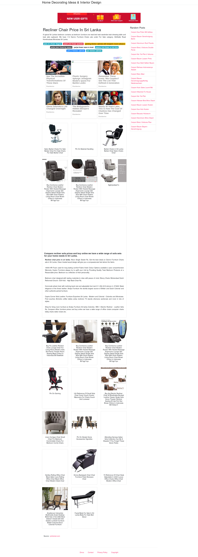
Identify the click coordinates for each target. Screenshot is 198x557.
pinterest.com (55, 536)
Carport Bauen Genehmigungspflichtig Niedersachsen (139, 80)
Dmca (82, 552)
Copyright (114, 552)
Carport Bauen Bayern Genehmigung (139, 127)
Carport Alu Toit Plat (138, 96)
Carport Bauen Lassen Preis (141, 58)
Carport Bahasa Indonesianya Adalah (142, 68)
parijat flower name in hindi (84, 47)
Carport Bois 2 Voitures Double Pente (142, 48)
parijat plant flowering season (61, 47)
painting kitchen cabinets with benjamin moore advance (105, 44)
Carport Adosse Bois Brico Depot (143, 100)
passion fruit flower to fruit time (107, 47)
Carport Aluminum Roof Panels (142, 43)
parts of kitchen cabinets (76, 51)
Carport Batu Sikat (137, 74)
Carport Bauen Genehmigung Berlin (142, 37)
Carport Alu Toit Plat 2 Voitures (142, 54)
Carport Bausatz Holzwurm (141, 113)
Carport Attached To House (141, 92)
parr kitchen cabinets (94, 51)
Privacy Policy (102, 552)
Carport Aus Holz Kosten (140, 109)
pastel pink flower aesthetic (73, 44)
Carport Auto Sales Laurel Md (142, 87)
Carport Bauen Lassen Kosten (142, 105)
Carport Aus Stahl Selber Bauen (142, 63)
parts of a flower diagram (53, 44)
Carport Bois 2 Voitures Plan (141, 122)
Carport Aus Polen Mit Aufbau (142, 32)
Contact (91, 552)
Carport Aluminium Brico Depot (142, 118)
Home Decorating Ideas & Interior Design (71, 2)
